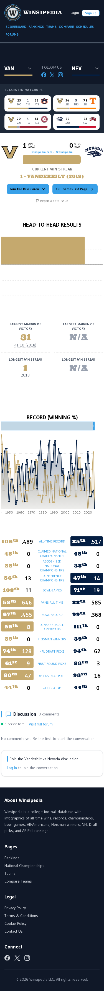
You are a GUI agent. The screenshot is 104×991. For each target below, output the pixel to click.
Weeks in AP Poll (52, 676)
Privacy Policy (15, 907)
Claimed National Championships (52, 553)
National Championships (24, 865)
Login (74, 13)
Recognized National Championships (52, 565)
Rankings (11, 857)
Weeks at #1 (52, 688)
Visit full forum (41, 724)
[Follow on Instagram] (60, 74)
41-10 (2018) (25, 345)
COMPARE (66, 26)
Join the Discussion (24, 189)
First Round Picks (52, 664)
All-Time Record (52, 541)
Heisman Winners (52, 639)
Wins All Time (52, 602)
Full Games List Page (72, 189)
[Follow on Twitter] (52, 74)
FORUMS (12, 34)
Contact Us (13, 931)
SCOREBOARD (16, 26)
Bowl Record (52, 615)
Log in (12, 767)
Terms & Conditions (21, 915)
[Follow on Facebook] (43, 74)
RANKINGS (36, 26)
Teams (10, 873)
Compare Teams (18, 881)
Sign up (91, 13)
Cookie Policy (15, 923)
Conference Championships (52, 578)
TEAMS (51, 26)
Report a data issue (54, 201)
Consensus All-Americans (52, 627)
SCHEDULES (85, 26)
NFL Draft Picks (52, 651)
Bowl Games (52, 590)
